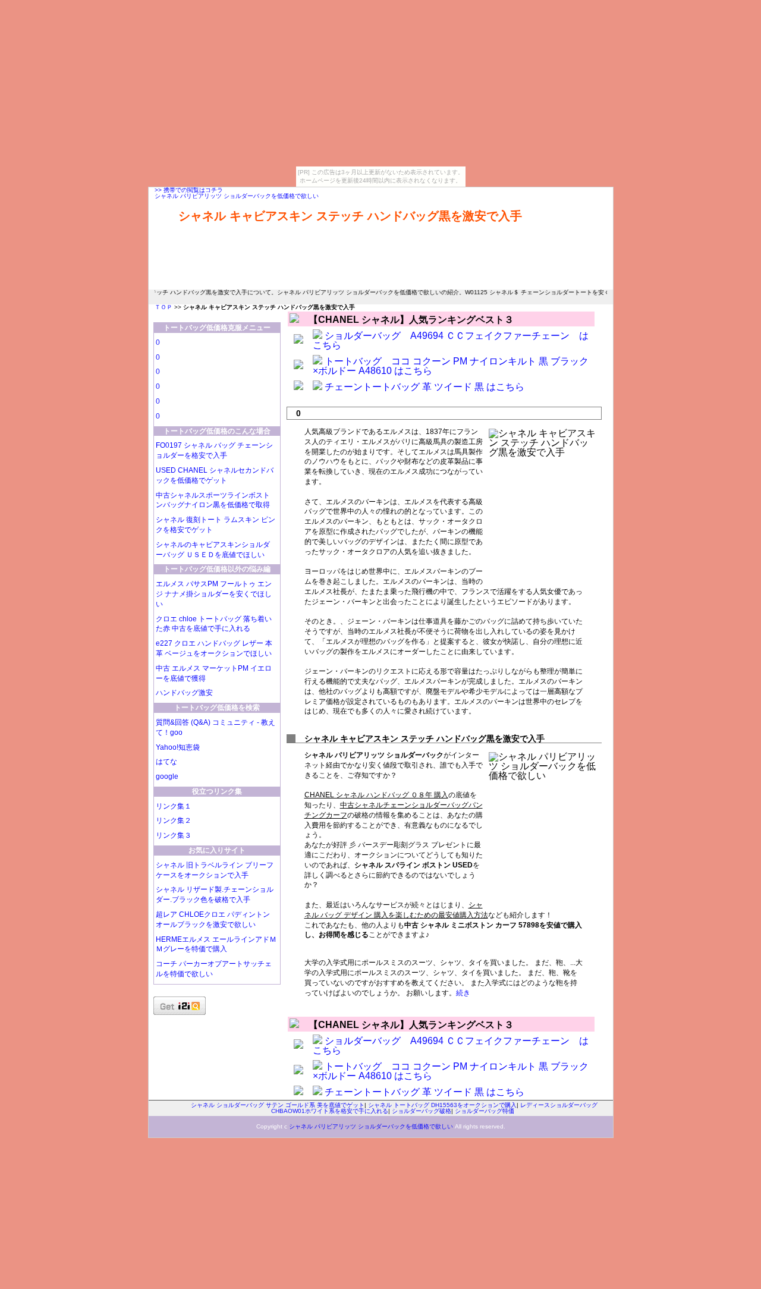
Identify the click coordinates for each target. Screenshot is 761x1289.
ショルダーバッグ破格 (421, 1111)
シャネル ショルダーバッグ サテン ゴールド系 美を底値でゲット (277, 1105)
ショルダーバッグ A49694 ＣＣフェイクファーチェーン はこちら (451, 340)
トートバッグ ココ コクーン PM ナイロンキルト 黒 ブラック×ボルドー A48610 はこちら (451, 366)
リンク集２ (173, 820)
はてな (166, 761)
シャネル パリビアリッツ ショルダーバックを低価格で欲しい (237, 196)
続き (463, 993)
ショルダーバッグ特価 (484, 1111)
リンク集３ (173, 835)
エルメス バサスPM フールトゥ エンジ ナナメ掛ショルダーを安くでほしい (214, 594)
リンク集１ (173, 806)
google (167, 776)
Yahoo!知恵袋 (178, 747)
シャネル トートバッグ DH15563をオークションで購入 (442, 1105)
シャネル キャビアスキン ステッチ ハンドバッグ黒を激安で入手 (350, 215)
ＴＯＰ (163, 307)
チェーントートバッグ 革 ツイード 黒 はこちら (424, 387)
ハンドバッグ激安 (184, 692)
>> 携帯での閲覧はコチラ (189, 190)
